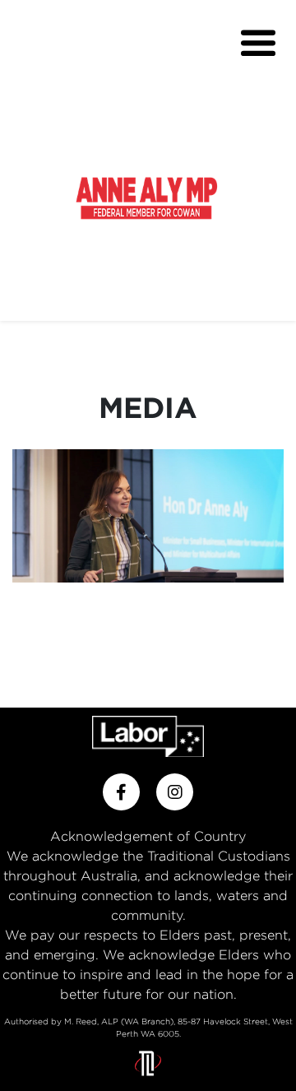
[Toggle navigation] (258, 43)
